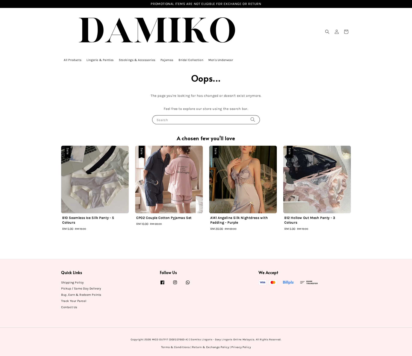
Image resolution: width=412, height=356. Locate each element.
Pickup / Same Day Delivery (81, 288)
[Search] (253, 119)
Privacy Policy (241, 347)
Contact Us (69, 307)
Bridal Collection (191, 60)
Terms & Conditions (175, 347)
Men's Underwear (220, 60)
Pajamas (167, 60)
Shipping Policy (72, 282)
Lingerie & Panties (100, 60)
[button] (327, 31)
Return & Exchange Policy (210, 347)
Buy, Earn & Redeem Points (81, 295)
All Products (72, 60)
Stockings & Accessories (137, 60)
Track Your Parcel (73, 301)
